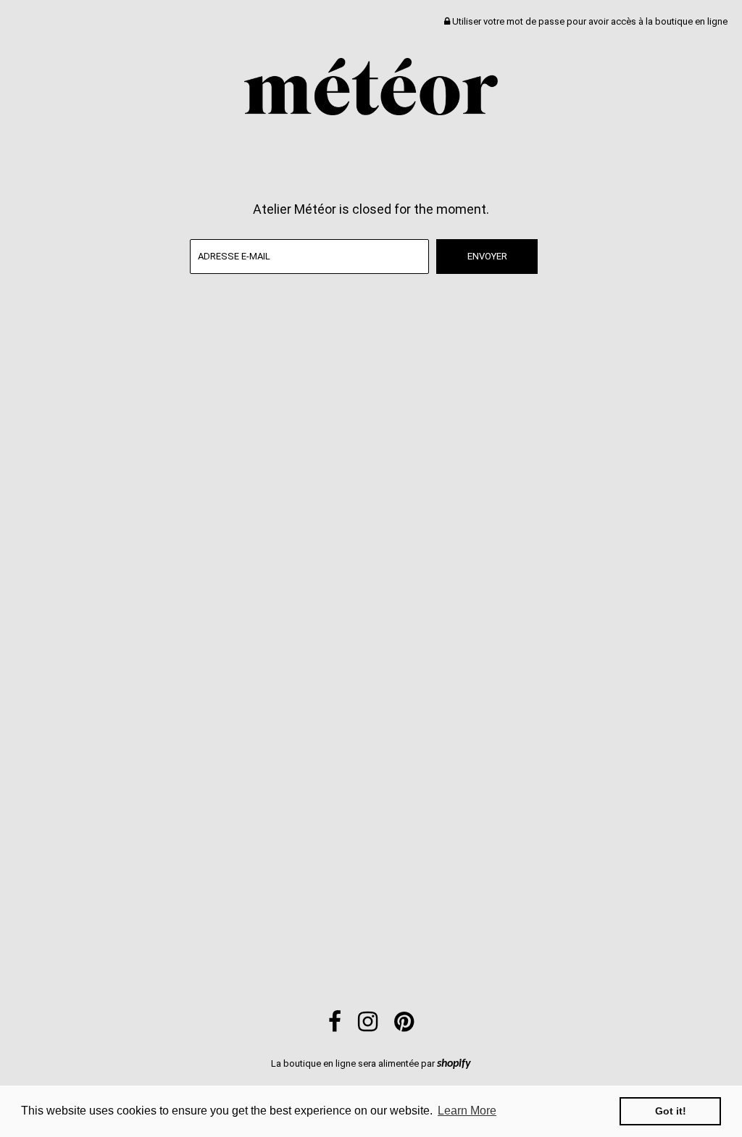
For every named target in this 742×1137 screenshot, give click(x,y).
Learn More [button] (467, 1110)
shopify (454, 1064)
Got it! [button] (670, 1111)
